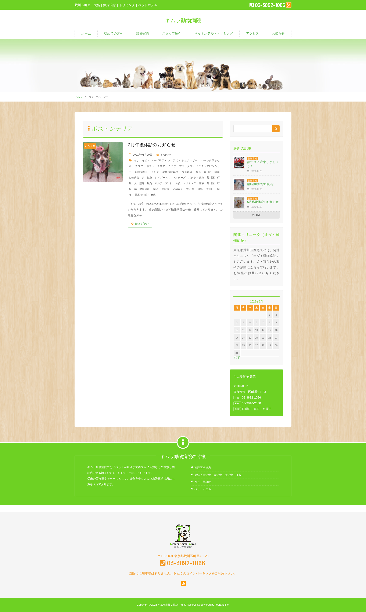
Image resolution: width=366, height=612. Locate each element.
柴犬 (155, 189)
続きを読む (142, 223)
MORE (256, 215)
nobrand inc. (222, 604)
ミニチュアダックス (180, 166)
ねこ (136, 160)
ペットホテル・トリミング (214, 33)
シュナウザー (190, 160)
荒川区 (210, 189)
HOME (78, 96)
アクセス (252, 33)
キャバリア (157, 160)
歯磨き (165, 189)
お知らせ (278, 33)
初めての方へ (113, 33)
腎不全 (190, 189)
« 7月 (237, 358)
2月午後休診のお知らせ (152, 144)
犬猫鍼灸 (178, 189)
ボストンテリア (155, 166)
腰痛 (200, 189)
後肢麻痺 (187, 171)
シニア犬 (173, 160)
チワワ (139, 166)
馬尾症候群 (141, 194)
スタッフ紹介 (171, 33)
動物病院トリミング (147, 171)
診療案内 (142, 33)
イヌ (144, 160)
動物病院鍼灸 (170, 171)
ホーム (86, 33)
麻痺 (153, 194)
